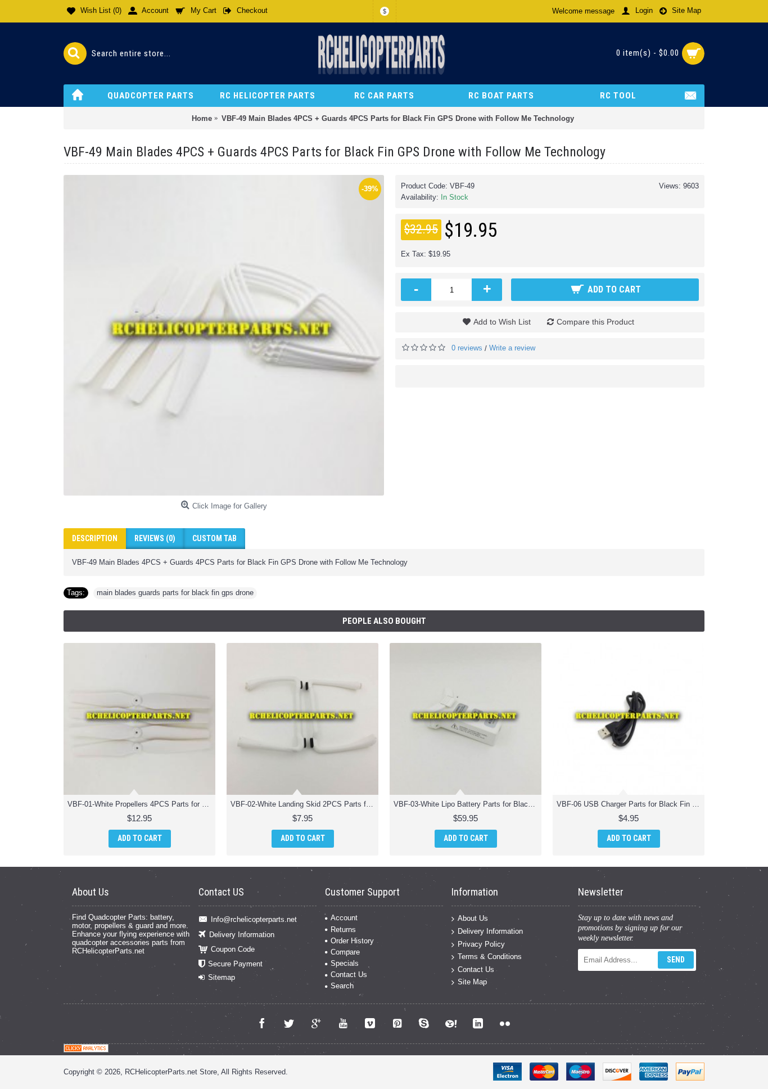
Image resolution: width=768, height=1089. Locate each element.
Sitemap (221, 977)
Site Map (472, 982)
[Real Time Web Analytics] (86, 1050)
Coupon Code (233, 949)
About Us (473, 918)
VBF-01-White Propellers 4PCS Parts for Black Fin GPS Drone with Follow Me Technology (141, 804)
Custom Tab (214, 538)
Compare (345, 952)
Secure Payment (235, 964)
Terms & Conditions (490, 956)
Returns (343, 929)
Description (95, 538)
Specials (345, 963)
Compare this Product (595, 321)
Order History (352, 941)
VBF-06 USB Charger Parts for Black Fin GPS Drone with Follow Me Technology (630, 804)
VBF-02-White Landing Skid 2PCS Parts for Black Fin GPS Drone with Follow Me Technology (304, 804)
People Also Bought (384, 621)
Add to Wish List (502, 321)
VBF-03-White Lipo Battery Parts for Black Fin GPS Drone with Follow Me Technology (467, 804)
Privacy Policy (481, 943)
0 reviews (466, 348)
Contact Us (349, 974)
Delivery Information (241, 934)
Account (344, 918)
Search (342, 986)
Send (676, 959)
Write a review (512, 348)
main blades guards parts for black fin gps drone (175, 592)
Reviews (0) (154, 538)
